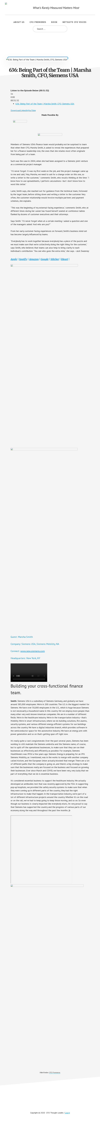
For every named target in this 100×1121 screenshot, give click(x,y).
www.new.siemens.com (32, 651)
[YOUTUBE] (50, 1105)
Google (45, 259)
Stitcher (54, 259)
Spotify (23, 259)
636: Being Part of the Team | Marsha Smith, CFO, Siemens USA (44, 103)
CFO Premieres (54, 1072)
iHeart (64, 259)
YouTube (32, 110)
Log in (67, 1112)
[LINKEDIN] (59, 1105)
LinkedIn (24, 110)
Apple (14, 259)
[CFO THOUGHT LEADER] (10, 7)
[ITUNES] (41, 1105)
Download (15, 110)
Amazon (34, 259)
